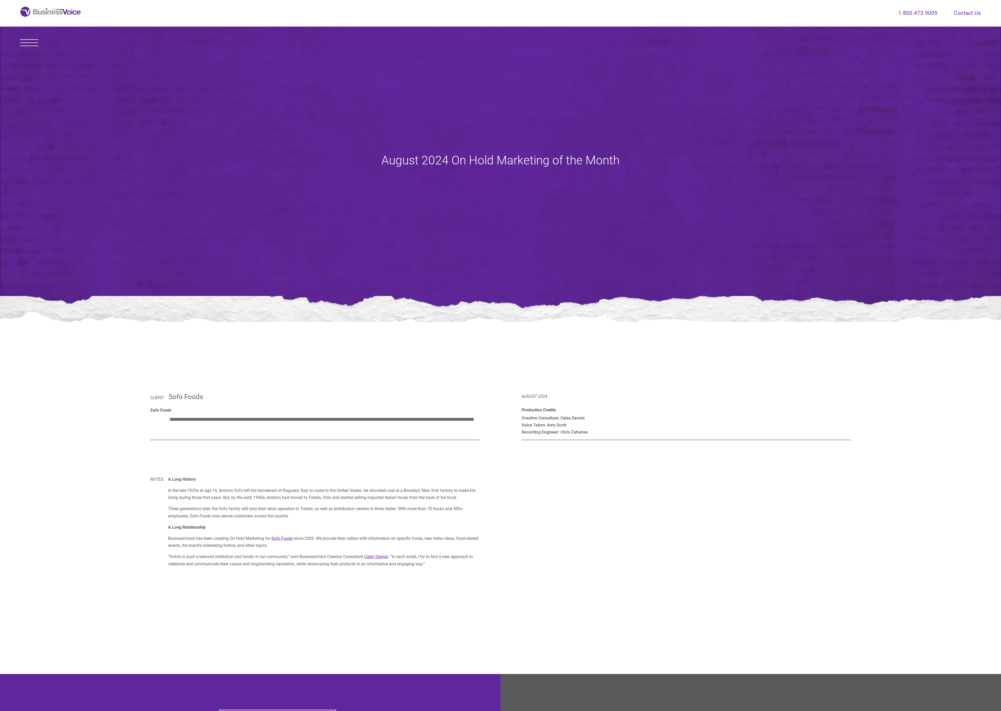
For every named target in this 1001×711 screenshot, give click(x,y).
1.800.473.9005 (917, 13)
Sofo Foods (282, 538)
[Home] (50, 13)
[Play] (156, 419)
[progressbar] (322, 419)
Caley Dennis (376, 556)
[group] (314, 419)
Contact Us (967, 13)
